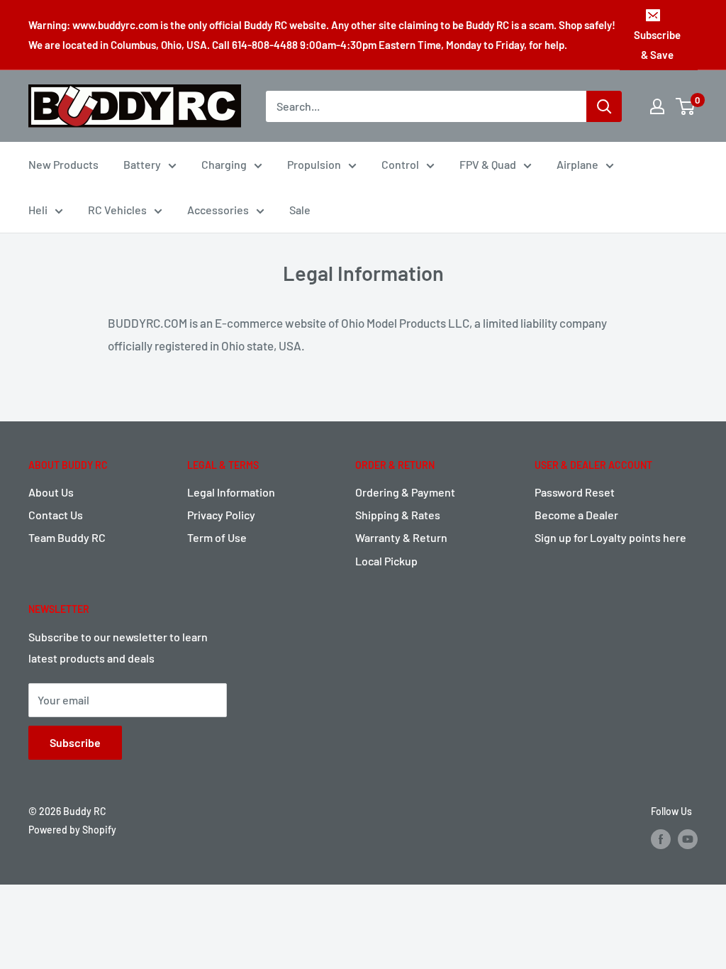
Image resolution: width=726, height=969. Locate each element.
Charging (224, 164)
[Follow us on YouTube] (688, 838)
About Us (51, 492)
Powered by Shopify (72, 830)
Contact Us (55, 514)
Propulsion (314, 164)
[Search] (604, 106)
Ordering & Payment (405, 492)
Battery (142, 164)
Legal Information (231, 492)
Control (400, 164)
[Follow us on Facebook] (661, 838)
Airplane (577, 164)
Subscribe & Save (657, 44)
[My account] (657, 106)
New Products (63, 164)
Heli (38, 209)
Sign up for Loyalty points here (610, 537)
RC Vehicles (117, 209)
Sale (300, 209)
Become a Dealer (576, 514)
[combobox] (426, 106)
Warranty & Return (401, 537)
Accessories (218, 209)
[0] (686, 106)
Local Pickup (386, 560)
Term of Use (217, 537)
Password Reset (575, 492)
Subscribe (75, 742)
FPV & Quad (487, 164)
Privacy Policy (221, 514)
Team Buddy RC (67, 537)
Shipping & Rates (397, 514)
